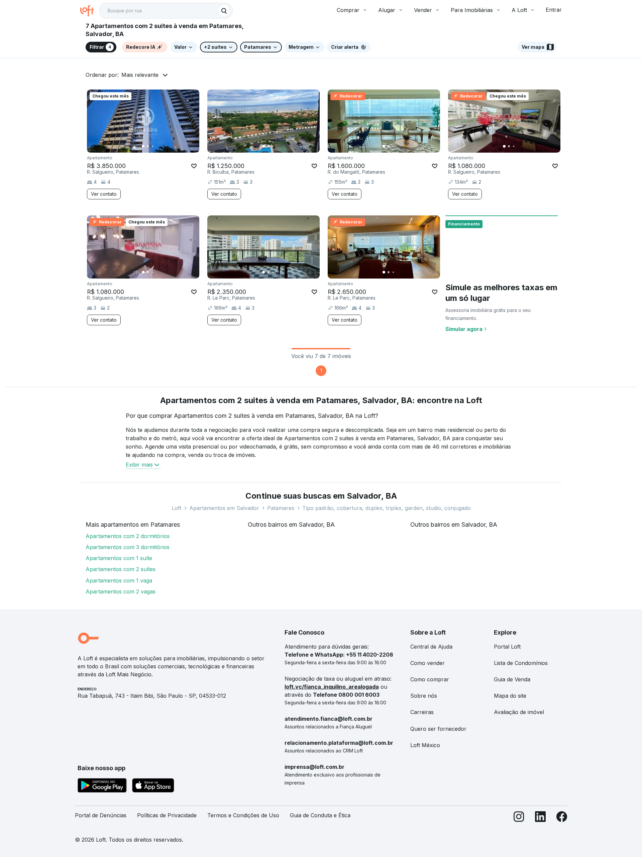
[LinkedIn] (540, 818)
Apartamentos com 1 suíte (119, 558)
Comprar (348, 10)
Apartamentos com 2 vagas (120, 591)
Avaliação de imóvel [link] (519, 712)
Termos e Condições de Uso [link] (243, 815)
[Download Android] (102, 786)
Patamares (280, 508)
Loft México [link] (425, 745)
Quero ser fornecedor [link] (438, 728)
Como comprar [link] (429, 679)
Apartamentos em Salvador (224, 508)
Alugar (386, 10)
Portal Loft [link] (507, 646)
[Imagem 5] (162, 146)
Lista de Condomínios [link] (521, 663)
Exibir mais (139, 464)
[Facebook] (561, 818)
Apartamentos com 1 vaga (119, 580)
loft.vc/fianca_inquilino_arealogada (332, 686)
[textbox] (166, 11)
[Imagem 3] (152, 146)
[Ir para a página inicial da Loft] (89, 10)
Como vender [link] (427, 663)
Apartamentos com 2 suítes (120, 569)
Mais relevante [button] (139, 74)
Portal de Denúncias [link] (100, 815)
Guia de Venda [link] (512, 679)
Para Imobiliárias (472, 10)
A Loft (519, 10)
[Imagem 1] (143, 146)
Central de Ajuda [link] (431, 646)
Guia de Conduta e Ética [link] (320, 815)
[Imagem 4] (157, 146)
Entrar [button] (554, 9)
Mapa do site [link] (510, 695)
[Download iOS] (153, 786)
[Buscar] (224, 10)
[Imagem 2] (148, 146)
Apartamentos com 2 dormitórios (128, 536)
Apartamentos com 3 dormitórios (128, 547)
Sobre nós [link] (423, 695)
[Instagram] (519, 818)
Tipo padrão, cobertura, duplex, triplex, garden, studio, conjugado (386, 508)
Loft (176, 508)
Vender (423, 10)
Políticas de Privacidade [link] (167, 815)
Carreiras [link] (422, 712)
